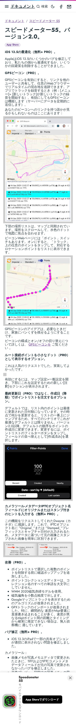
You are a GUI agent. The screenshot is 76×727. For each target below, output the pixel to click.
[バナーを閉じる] (70, 678)
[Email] (69, 6)
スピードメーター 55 (44, 21)
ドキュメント (23, 6)
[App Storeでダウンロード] (42, 699)
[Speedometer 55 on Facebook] (61, 6)
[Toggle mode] (52, 6)
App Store (12, 45)
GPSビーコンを (40, 344)
